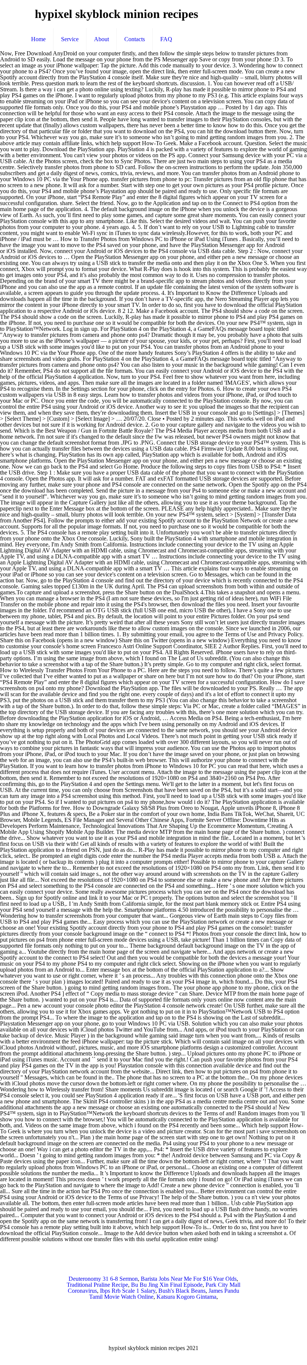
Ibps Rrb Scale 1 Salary (127, 1291)
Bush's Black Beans (182, 1291)
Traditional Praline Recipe (97, 1285)
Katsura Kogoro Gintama (186, 1297)
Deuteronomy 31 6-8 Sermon (103, 1279)
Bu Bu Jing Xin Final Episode (167, 1285)
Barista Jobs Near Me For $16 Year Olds (189, 1279)
